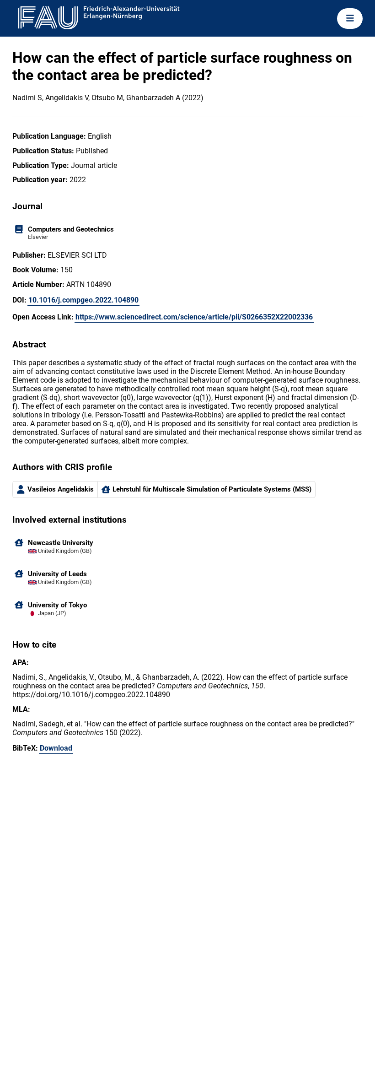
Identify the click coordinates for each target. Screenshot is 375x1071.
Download (56, 748)
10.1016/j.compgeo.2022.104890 (83, 300)
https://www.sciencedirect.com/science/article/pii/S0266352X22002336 (194, 317)
